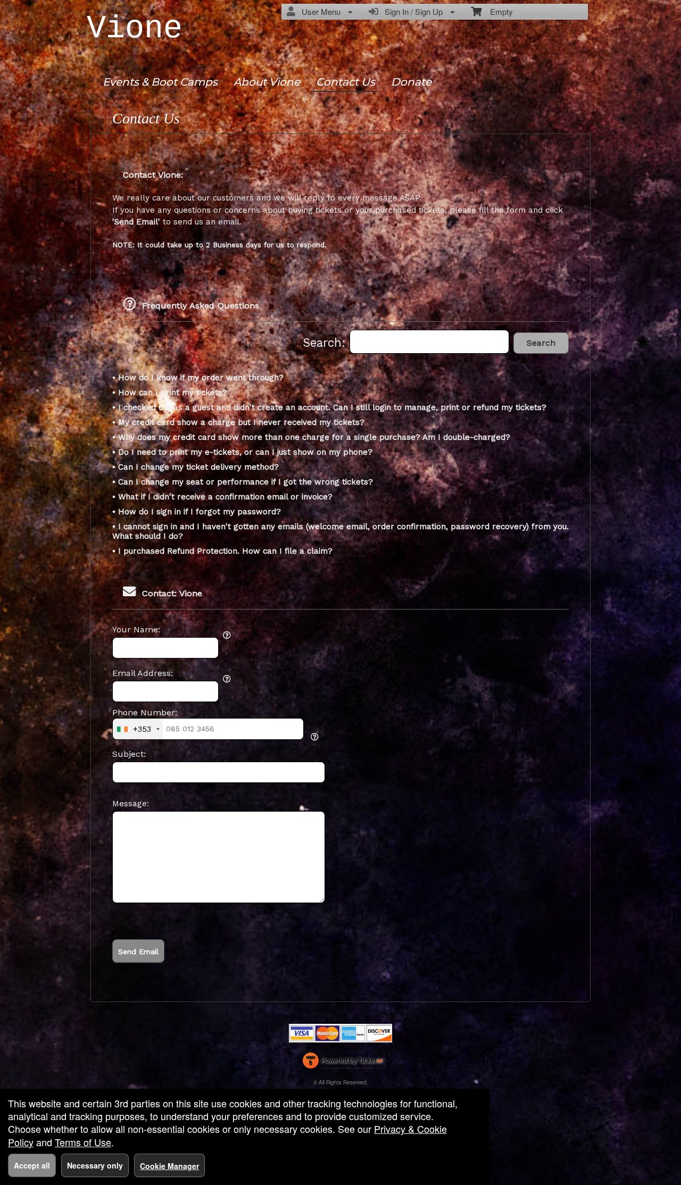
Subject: (129, 754)
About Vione (267, 82)
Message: (130, 803)
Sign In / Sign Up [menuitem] (411, 11)
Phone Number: (144, 712)
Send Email (138, 951)
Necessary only (95, 1165)
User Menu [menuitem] (319, 11)
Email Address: (142, 673)
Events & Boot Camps (160, 82)
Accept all (32, 1165)
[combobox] (138, 729)
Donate (411, 82)
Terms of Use (83, 1142)
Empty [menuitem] (497, 11)
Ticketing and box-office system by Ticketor (343, 1063)
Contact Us (345, 82)
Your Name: (136, 629)
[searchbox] (429, 342)
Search (541, 343)
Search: (326, 342)
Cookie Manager (169, 1166)
